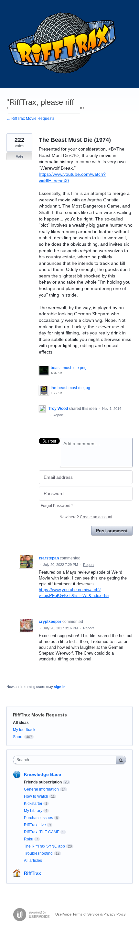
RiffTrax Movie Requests (40, 714)
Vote (19, 156)
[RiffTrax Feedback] (63, 44)
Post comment (112, 530)
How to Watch (36, 796)
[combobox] (66, 760)
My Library (33, 810)
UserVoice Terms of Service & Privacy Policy (90, 914)
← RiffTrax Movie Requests (30, 118)
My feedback (24, 729)
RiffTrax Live (35, 825)
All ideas (21, 722)
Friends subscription (43, 782)
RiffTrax (32, 873)
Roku (28, 839)
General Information (41, 789)
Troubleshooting (38, 853)
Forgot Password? (57, 505)
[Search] (121, 760)
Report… (60, 415)
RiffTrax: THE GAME (41, 832)
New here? (85, 517)
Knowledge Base (42, 774)
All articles (33, 860)
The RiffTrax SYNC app (44, 846)
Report (88, 565)
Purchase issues (38, 818)
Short (17, 737)
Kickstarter (33, 803)
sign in (60, 687)
